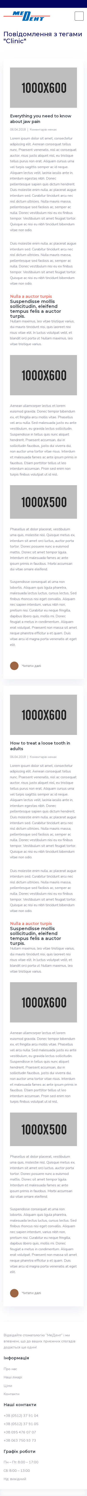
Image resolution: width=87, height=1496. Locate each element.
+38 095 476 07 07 (20, 1432)
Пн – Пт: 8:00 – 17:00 (21, 1462)
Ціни (8, 1385)
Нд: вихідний (15, 1479)
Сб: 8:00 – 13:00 (17, 1470)
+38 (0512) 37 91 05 (21, 1424)
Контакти (11, 1394)
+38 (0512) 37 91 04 (21, 1415)
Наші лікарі (13, 1377)
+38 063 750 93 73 (20, 1440)
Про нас (10, 1369)
